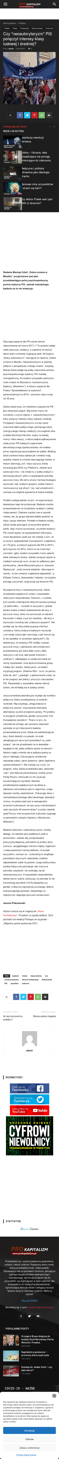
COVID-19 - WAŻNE (8, 177)
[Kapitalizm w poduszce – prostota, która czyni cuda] (11, 1356)
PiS (6, 983)
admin (11, 48)
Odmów (29, 1439)
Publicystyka (24, 28)
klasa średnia (36, 976)
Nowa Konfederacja (30, 979)
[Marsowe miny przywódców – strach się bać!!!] (11, 188)
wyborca (25, 983)
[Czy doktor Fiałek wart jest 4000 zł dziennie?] (11, 203)
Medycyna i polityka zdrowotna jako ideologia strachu (34, 172)
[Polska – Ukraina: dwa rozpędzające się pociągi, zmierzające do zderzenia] (11, 157)
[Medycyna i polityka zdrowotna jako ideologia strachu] (11, 172)
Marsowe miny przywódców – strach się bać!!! (36, 186)
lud (46, 976)
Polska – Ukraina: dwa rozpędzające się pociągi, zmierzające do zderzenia (35, 156)
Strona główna (9, 23)
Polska (14, 28)
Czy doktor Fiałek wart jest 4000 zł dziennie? (36, 201)
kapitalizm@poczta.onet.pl (41, 1307)
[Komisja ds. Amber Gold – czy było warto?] (11, 1371)
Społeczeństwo (37, 28)
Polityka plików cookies (26, 1454)
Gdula (24, 976)
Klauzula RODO (29, 1300)
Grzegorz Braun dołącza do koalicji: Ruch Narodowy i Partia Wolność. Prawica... (37, 1339)
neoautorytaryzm (12, 979)
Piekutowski (47, 979)
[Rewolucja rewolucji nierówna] (11, 142)
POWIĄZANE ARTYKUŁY (15, 127)
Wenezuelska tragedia (44, 1016)
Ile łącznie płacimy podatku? (13, 1017)
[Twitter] (29, 1316)
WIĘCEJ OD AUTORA (13, 131)
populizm (15, 983)
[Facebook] (21, 1316)
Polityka (22, 23)
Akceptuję (29, 1430)
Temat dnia (49, 28)
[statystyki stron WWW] (25, 1229)
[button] (54, 1395)
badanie (15, 976)
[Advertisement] (29, 14)
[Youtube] (38, 1316)
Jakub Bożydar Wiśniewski (9, 146)
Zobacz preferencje (29, 1447)
